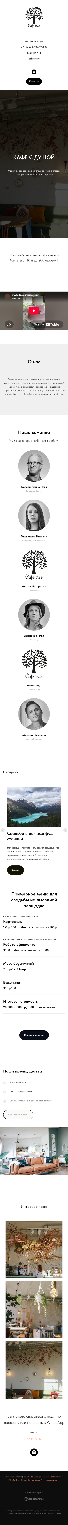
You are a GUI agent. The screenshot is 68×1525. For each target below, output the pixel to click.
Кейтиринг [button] (34, 58)
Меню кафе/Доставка (34, 47)
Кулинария (34, 53)
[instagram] (34, 72)
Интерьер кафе (34, 41)
